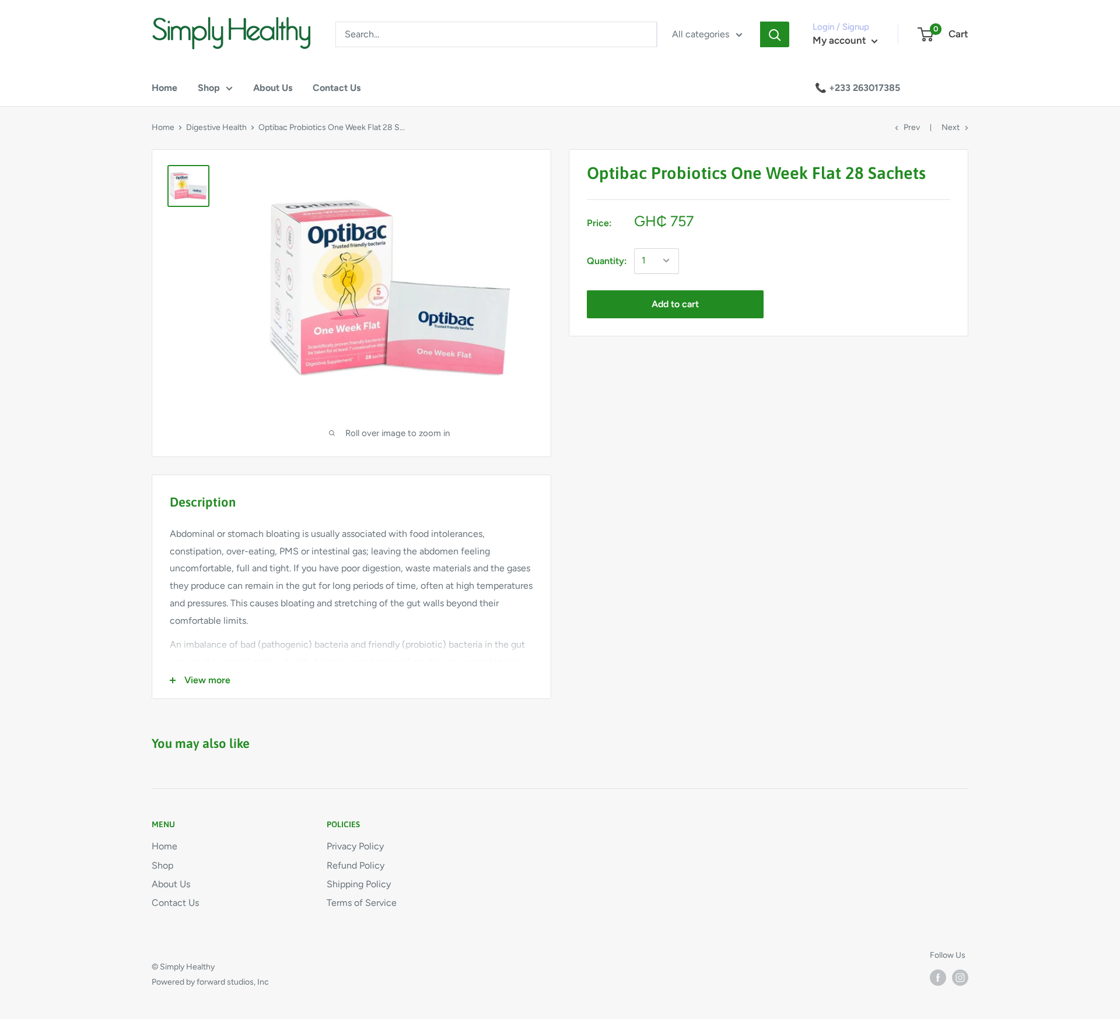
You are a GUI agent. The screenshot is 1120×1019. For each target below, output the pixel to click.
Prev (912, 127)
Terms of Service (362, 902)
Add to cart (675, 303)
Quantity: (607, 260)
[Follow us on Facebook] (938, 977)
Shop (209, 87)
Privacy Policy (355, 846)
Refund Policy (355, 865)
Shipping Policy (359, 884)
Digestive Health (216, 127)
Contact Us (336, 87)
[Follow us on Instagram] (960, 977)
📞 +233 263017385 (857, 87)
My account (841, 40)
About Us (272, 87)
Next (951, 127)
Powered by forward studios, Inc (210, 982)
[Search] (774, 34)
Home (164, 87)
